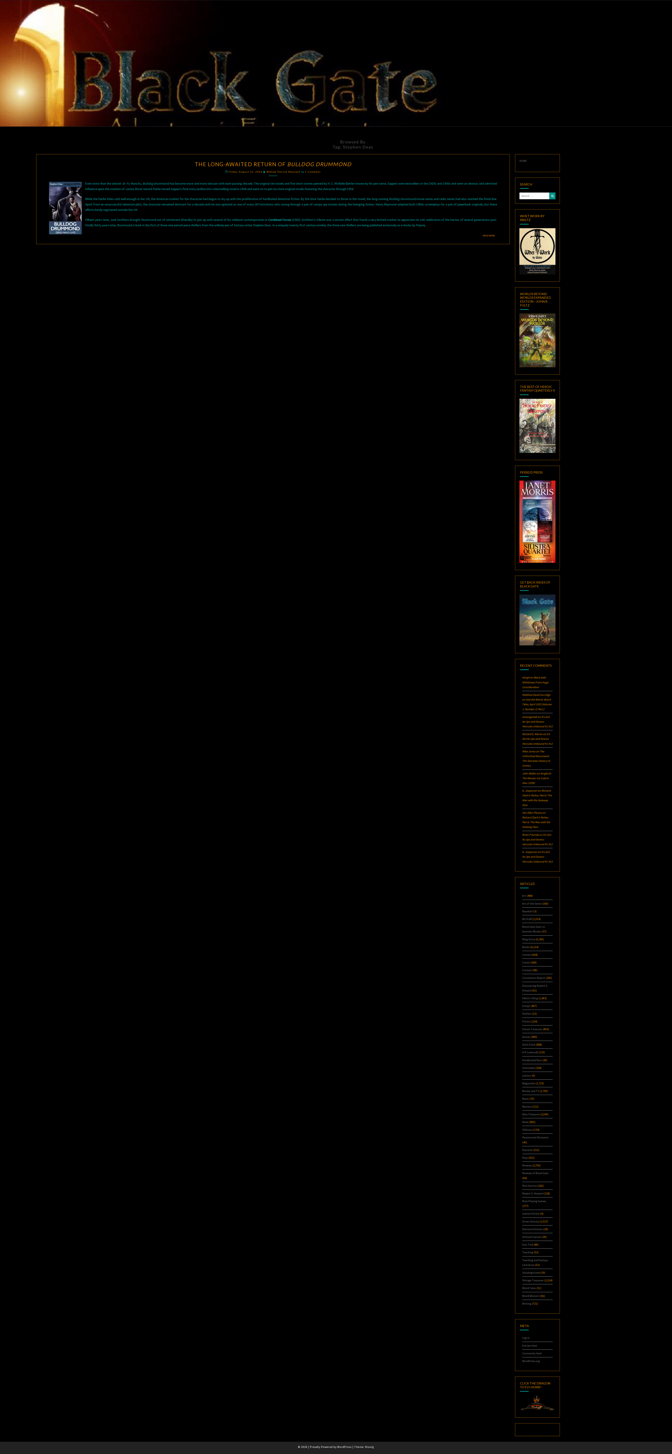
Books (526, 947)
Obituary (527, 1129)
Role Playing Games (534, 1201)
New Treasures (531, 1114)
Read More (490, 235)
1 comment (313, 171)
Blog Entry (528, 939)
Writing (526, 1303)
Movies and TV (530, 1091)
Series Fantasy (530, 1221)
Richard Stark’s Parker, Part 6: (536, 822)
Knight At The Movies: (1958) (536, 778)
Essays (526, 1006)
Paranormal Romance (535, 1137)
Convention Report (533, 978)
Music (525, 1098)
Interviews (528, 1068)
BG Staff (527, 919)
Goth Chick (528, 1044)
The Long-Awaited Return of (273, 164)
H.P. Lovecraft (530, 1052)
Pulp (525, 1157)
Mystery (527, 1106)
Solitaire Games (531, 1237)
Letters (526, 1075)
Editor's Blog (530, 998)
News (525, 1122)
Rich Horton (529, 1185)
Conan (526, 962)
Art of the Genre (532, 903)
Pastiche (527, 1150)
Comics (526, 954)
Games (526, 1037)
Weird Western (531, 1296)
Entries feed (529, 1345)
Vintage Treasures (533, 1280)
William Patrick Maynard (283, 171)
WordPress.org (531, 1361)
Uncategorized (531, 1272)
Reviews (527, 1165)
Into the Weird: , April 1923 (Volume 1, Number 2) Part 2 (537, 704)
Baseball (527, 911)
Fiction (526, 1021)
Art (524, 895)
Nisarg (369, 1447)
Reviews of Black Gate (535, 1173)
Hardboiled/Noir (532, 1060)
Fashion (526, 1013)
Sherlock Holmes (532, 1229)
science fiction (531, 1213)
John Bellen (529, 773)
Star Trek (527, 1244)
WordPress (344, 1447)
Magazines (528, 1083)
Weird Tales (529, 1288)
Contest (527, 970)
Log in (526, 1337)
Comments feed (531, 1353)
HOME (523, 161)
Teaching (527, 1252)
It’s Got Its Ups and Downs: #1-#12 (537, 721)
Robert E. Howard (532, 1193)
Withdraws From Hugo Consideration (535, 682)
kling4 (525, 677)
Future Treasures (532, 1029)
